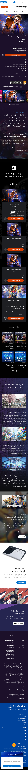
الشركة (24, 722)
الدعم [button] (24, 733)
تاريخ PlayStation (23, 724)
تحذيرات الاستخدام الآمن (20, 687)
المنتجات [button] (24, 727)
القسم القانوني (24, 761)
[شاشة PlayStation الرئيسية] (14, 2)
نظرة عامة (24, 11)
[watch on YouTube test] (21, 101)
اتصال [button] (24, 739)
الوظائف (24, 716)
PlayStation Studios (22, 718)
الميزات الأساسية (16, 11)
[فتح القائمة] (26, 2)
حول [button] (25, 713)
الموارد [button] (24, 736)
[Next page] (1, 11)
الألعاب (17, 709)
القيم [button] (25, 730)
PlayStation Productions (21, 720)
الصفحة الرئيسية (23, 709)
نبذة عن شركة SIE (22, 714)
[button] (14, 96)
